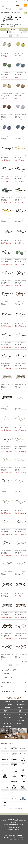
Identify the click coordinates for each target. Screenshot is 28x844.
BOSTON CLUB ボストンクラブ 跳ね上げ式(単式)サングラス (7, 197)
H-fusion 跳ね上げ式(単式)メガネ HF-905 (7, 342)
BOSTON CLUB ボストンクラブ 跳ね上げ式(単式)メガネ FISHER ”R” (7, 155)
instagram (8, 726)
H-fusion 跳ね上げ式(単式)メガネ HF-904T (21, 218)
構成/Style (7, 707)
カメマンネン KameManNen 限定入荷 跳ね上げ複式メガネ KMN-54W (7, 529)
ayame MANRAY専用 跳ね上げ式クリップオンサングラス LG (21, 114)
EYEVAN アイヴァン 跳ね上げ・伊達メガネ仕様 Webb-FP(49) (21, 654)
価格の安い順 (14, 29)
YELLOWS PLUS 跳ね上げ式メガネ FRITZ (7, 218)
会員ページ (21, 723)
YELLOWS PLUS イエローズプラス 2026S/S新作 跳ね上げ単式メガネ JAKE (7, 612)
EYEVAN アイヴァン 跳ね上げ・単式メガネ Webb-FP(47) (21, 633)
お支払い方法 (7, 723)
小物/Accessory (21, 714)
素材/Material (21, 707)
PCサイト (24, 0)
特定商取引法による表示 (14, 698)
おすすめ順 (5, 29)
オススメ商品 (7, 717)
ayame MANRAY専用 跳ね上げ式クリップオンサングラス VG (7, 72)
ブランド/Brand (7, 704)
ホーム (8, 697)
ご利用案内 (21, 720)
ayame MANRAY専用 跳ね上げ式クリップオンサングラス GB (21, 72)
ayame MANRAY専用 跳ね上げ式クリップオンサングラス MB (21, 93)
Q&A (21, 717)
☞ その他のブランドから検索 (14, 808)
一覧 (26, 12)
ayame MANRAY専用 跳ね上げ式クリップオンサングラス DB (7, 114)
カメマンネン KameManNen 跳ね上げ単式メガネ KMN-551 (7, 446)
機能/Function (7, 711)
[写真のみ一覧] (7, 32)
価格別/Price (7, 714)
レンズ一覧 (22, 701)
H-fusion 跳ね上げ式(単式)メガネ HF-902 (7, 280)
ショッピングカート (25, 5)
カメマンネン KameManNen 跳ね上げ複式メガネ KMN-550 (21, 467)
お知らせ (7, 701)
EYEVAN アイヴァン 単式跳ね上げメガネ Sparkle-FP (7, 571)
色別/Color (21, 711)
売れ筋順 (23, 29)
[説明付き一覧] (10, 32)
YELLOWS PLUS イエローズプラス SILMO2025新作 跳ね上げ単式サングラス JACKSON (7, 384)
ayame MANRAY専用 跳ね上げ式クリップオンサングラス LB (7, 93)
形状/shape (22, 704)
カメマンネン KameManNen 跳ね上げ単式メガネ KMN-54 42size (7, 425)
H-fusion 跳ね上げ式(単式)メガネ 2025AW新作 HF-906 (21, 280)
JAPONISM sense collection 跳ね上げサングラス (21, 259)
